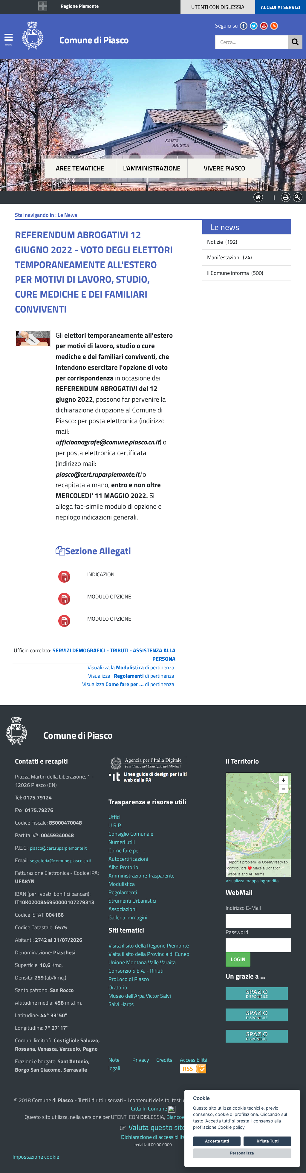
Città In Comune (149, 1109)
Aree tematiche (80, 168)
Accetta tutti (217, 1141)
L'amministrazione (151, 168)
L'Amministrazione (148, 197)
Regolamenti (122, 892)
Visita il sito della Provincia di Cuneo (148, 954)
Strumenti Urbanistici (132, 901)
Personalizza (242, 1153)
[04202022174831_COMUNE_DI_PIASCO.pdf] (64, 576)
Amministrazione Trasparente (141, 876)
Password (237, 932)
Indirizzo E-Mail (243, 908)
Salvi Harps (121, 1004)
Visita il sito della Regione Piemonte (148, 946)
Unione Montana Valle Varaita (142, 962)
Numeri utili (121, 842)
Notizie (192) (221, 242)
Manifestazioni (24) (229, 257)
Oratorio (117, 987)
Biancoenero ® (183, 1117)
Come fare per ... (126, 850)
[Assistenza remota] (171, 1109)
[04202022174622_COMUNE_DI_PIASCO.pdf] (64, 598)
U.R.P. (115, 825)
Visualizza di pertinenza (128, 684)
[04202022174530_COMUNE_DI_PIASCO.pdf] (64, 620)
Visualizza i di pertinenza (131, 676)
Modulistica (121, 884)
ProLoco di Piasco (128, 979)
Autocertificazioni (128, 859)
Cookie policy (231, 1127)
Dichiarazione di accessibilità (153, 1137)
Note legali (114, 1064)
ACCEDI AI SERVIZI (280, 7)
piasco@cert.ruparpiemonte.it (58, 848)
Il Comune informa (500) (234, 273)
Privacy (140, 1060)
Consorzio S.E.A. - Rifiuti (135, 971)
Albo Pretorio (123, 867)
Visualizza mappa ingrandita (252, 880)
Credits (164, 1060)
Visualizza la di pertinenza (131, 667)
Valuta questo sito (157, 1127)
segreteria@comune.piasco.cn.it (60, 860)
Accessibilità (193, 1060)
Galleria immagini (127, 917)
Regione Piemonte (80, 6)
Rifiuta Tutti (268, 1141)
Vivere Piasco (224, 168)
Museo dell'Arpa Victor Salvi (139, 996)
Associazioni (122, 909)
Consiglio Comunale (130, 834)
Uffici (114, 817)
